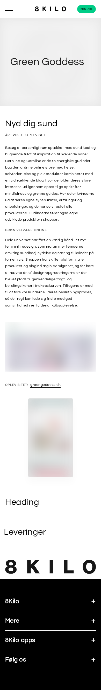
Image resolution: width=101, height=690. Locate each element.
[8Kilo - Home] (50, 9)
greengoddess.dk (45, 385)
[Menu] (9, 9)
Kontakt (86, 9)
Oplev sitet (37, 135)
